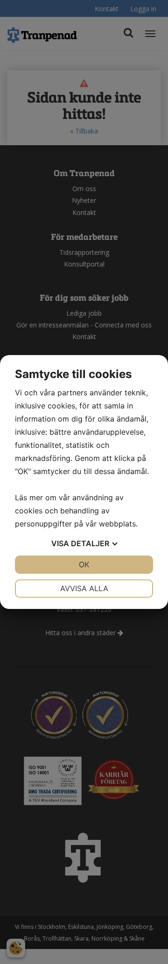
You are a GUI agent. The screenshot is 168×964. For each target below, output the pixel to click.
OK (84, 564)
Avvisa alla (84, 588)
